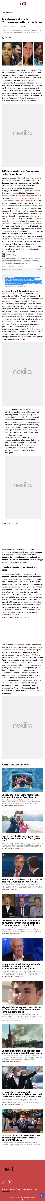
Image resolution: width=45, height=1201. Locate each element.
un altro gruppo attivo (30, 196)
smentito (36, 191)
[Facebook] (2, 1180)
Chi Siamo (5, 1189)
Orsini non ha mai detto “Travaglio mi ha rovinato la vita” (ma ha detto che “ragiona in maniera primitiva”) (21, 923)
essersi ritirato (7, 299)
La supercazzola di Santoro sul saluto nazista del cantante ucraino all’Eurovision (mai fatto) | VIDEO (21, 966)
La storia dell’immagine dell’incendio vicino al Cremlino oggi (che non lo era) (22, 1052)
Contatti (12, 1189)
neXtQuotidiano (7, 805)
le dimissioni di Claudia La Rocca (24, 208)
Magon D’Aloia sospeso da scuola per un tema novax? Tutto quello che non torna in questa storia (21, 1009)
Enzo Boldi (5, 890)
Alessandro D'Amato (9, 27)
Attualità (13, 890)
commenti (20, 645)
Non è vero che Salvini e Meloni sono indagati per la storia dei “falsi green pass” (21, 838)
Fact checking (7, 13)
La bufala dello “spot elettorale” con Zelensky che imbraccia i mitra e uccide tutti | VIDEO (21, 1137)
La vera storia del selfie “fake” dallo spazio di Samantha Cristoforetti (21, 796)
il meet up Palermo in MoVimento (25, 198)
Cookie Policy (32, 1189)
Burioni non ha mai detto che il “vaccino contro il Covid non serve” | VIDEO (22, 880)
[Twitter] (9, 1180)
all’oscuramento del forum (18, 201)
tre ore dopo (23, 337)
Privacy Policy (21, 1189)
